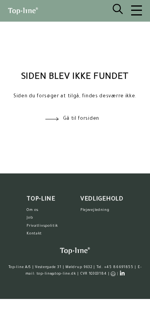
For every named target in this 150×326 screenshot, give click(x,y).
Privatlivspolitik (42, 226)
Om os (32, 210)
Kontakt (34, 234)
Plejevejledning (95, 210)
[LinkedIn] (122, 273)
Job (30, 218)
